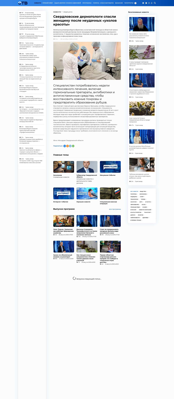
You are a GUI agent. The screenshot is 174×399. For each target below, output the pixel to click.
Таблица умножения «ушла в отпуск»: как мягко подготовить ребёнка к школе (139, 176)
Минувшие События (107, 175)
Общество (143, 191)
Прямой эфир (47, 3)
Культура (148, 202)
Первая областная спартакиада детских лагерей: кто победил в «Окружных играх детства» (109, 258)
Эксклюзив (57, 175)
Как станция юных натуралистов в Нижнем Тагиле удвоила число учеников (86, 257)
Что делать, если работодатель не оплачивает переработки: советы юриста (30, 100)
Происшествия (135, 207)
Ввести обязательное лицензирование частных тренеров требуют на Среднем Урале (31, 27)
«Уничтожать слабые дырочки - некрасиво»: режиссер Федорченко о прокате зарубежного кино (141, 92)
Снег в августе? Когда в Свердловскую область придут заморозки (139, 120)
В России (133, 209)
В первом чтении (135, 220)
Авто (140, 202)
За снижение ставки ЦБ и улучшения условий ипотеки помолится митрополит (29, 57)
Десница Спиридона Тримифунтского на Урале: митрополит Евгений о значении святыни (87, 232)
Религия (140, 215)
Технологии (134, 199)
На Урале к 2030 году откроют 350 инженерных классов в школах (30, 161)
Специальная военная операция (108, 203)
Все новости (134, 191)
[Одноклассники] (146, 3)
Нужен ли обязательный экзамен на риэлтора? (62, 256)
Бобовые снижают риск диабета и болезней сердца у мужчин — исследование (31, 141)
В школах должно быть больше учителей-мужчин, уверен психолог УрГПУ (141, 148)
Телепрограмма (130, 3)
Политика (133, 194)
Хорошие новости (83, 202)
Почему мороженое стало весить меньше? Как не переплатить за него (30, 78)
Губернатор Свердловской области (87, 176)
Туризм (143, 199)
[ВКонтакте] (64, 146)
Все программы (115, 209)
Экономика (143, 194)
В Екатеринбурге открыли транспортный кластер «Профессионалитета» (28, 130)
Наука (144, 204)
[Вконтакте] (143, 3)
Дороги (132, 215)
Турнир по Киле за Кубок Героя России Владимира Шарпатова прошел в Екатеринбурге (30, 16)
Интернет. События (60, 202)
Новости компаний (145, 209)
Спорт (142, 196)
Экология (133, 202)
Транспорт (147, 212)
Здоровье (145, 217)
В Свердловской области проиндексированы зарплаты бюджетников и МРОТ (29, 68)
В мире (145, 207)
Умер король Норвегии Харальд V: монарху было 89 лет (31, 120)
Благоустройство (135, 212)
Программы (86, 3)
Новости (37, 3)
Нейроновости (135, 217)
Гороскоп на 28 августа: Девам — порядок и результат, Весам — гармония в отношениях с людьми (31, 151)
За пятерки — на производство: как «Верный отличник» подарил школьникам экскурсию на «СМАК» (31, 111)
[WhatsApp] (151, 3)
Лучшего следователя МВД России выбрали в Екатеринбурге (31, 37)
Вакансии (119, 3)
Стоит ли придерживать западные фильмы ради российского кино (109, 231)
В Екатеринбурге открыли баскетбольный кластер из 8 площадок (29, 89)
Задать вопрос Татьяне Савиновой (67, 3)
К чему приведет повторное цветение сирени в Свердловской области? (141, 63)
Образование (134, 204)
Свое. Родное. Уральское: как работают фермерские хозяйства (63, 231)
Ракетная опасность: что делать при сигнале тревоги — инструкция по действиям (31, 46)
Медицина (133, 196)
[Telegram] (70, 146)
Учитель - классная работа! (103, 3)
